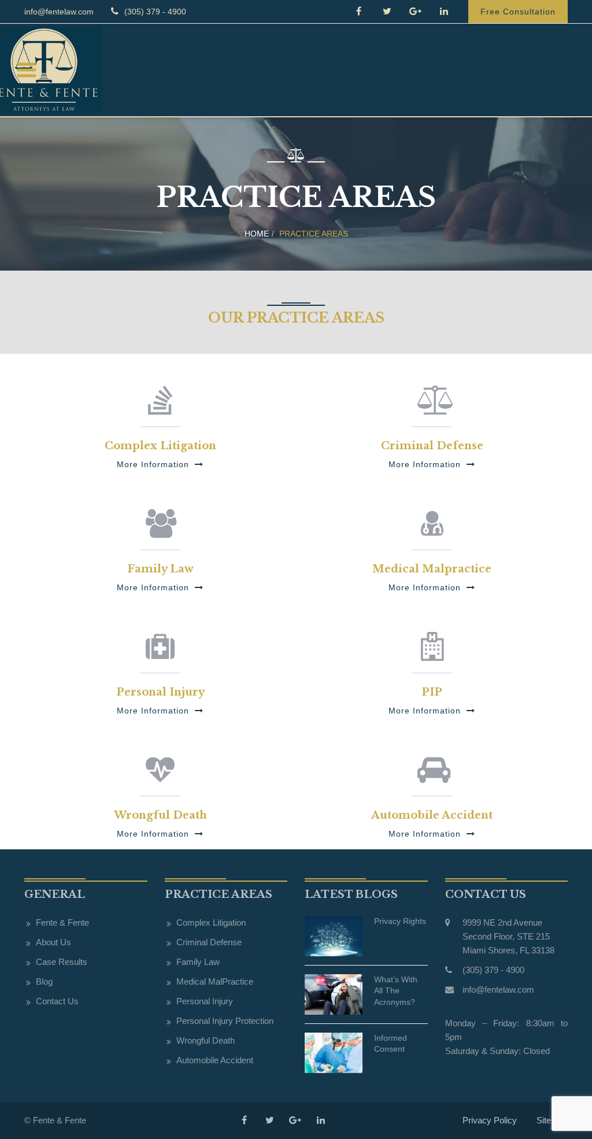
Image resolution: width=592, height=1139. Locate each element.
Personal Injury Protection (224, 1021)
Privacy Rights (400, 921)
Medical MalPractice (214, 981)
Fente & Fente (62, 922)
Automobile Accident (214, 1060)
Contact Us (57, 1001)
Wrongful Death (205, 1040)
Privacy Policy (489, 1120)
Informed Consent (390, 1043)
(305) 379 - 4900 (154, 11)
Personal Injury (204, 1001)
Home (257, 233)
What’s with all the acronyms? (395, 991)
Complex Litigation (211, 922)
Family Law (198, 962)
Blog (44, 981)
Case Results (61, 962)
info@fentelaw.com (59, 11)
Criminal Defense (209, 942)
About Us (53, 942)
